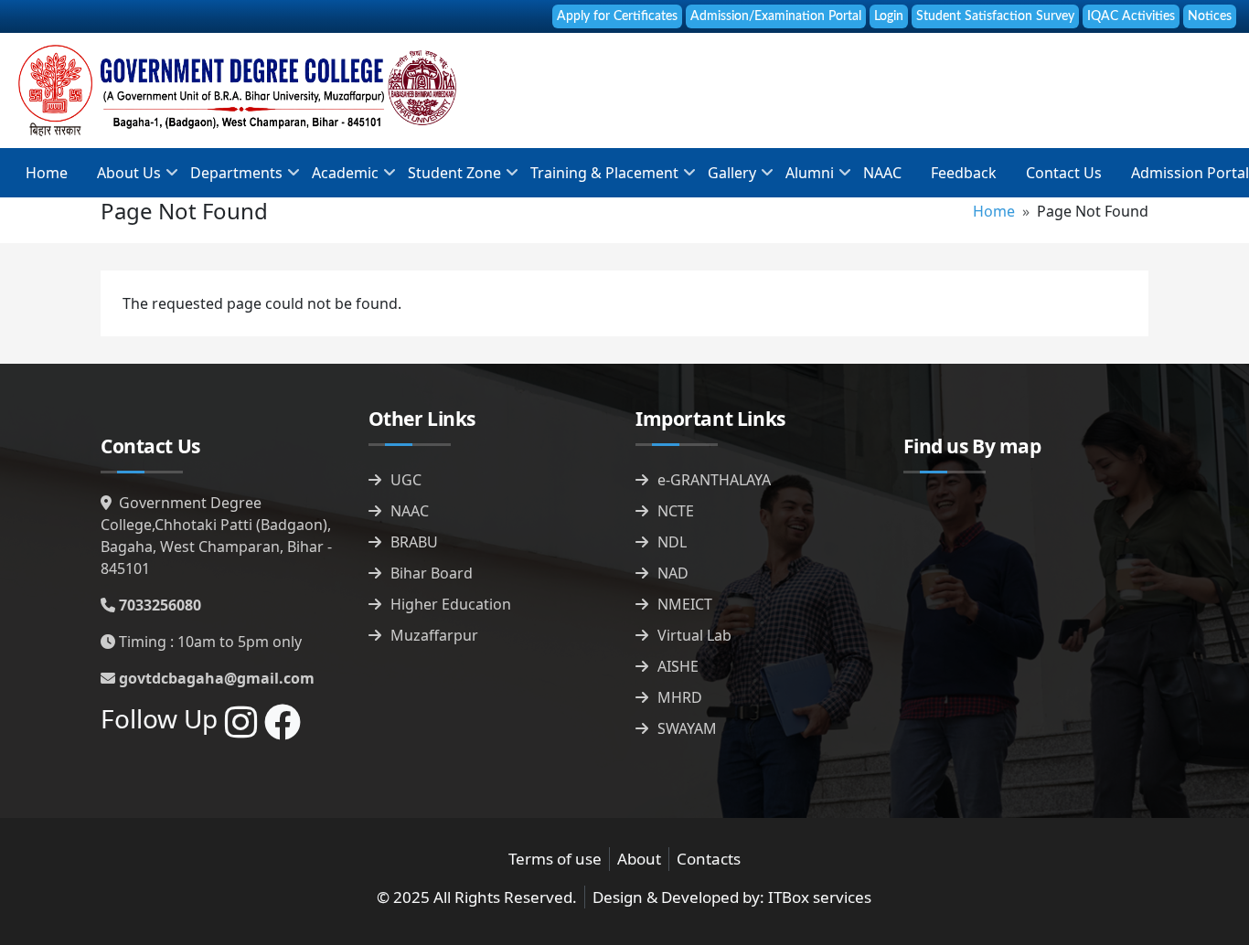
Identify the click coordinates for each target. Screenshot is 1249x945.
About (639, 858)
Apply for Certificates (617, 16)
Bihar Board (431, 573)
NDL (672, 542)
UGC (406, 480)
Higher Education (450, 604)
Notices (1210, 16)
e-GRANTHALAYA (714, 480)
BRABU (414, 542)
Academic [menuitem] (338, 179)
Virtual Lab (694, 635)
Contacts (709, 858)
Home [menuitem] (47, 173)
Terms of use (555, 858)
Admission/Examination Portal (775, 16)
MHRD (679, 697)
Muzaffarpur (434, 635)
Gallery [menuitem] (724, 179)
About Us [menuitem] (121, 179)
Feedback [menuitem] (964, 173)
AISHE (678, 666)
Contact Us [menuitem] (1064, 173)
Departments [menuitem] (229, 179)
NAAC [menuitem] (882, 173)
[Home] (237, 90)
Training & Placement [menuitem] (597, 179)
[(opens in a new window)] (241, 730)
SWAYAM (687, 728)
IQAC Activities (1131, 16)
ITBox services (819, 897)
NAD (673, 573)
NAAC (409, 511)
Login (888, 16)
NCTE (675, 511)
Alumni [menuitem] (802, 179)
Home (994, 211)
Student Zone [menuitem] (447, 179)
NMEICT (684, 604)
